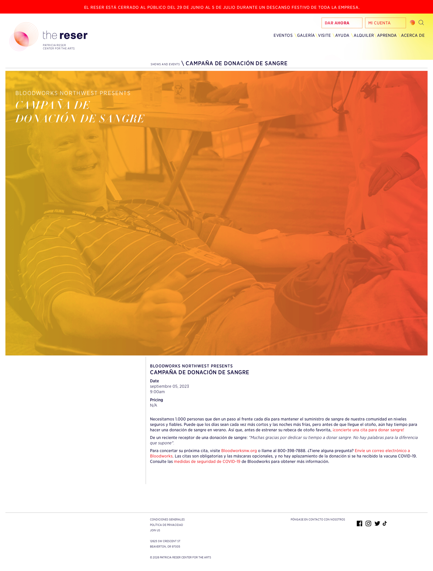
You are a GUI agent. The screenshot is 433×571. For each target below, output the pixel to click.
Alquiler (364, 35)
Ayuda (342, 35)
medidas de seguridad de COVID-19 (207, 461)
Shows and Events (165, 64)
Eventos (283, 35)
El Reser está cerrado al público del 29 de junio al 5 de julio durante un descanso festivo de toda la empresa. (222, 7)
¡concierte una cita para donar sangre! (368, 429)
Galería (306, 35)
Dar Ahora (337, 23)
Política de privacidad (166, 525)
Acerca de (413, 35)
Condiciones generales (167, 519)
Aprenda (387, 35)
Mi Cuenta (379, 23)
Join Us (155, 530)
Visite (324, 35)
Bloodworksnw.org (239, 450)
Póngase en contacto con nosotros (318, 519)
